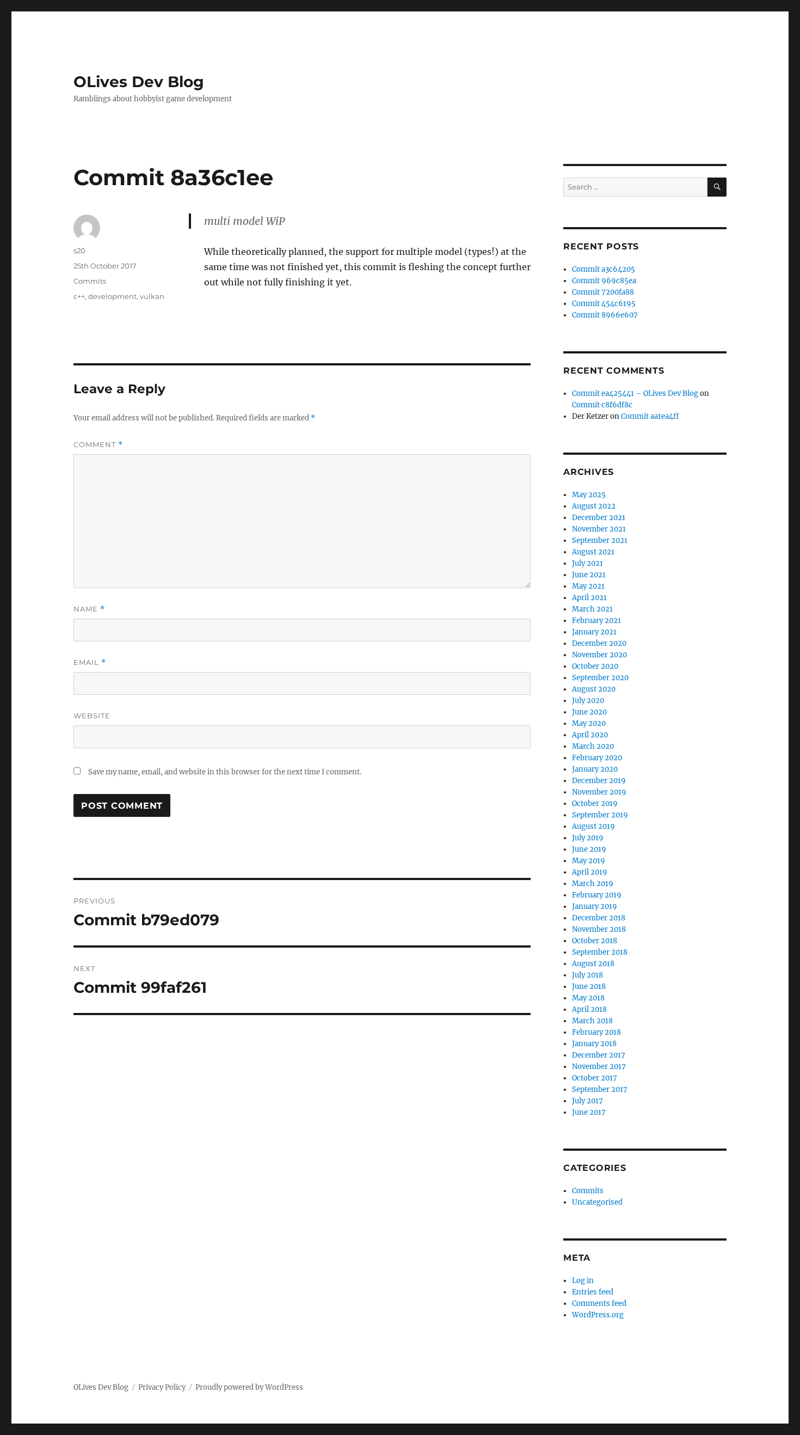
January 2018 (594, 1043)
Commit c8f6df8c (602, 405)
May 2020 (589, 723)
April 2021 (589, 597)
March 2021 (592, 609)
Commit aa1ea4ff (650, 416)
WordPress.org (598, 1315)
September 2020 (600, 677)
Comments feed (599, 1303)
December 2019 (599, 780)
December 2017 (598, 1055)
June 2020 (589, 712)
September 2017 (599, 1089)
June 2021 (589, 574)
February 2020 (597, 757)
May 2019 (588, 860)
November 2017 (599, 1066)
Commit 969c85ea (604, 280)
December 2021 (598, 517)
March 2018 (592, 1020)
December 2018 (598, 918)
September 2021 (599, 540)
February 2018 (596, 1032)
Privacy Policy (162, 1387)
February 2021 (596, 620)
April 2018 (589, 1009)
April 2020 (590, 735)
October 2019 (595, 803)
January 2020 (595, 769)
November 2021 (599, 529)
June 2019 (589, 849)
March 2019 (592, 883)
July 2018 (587, 975)
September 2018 (599, 952)
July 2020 (588, 700)
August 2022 (594, 506)
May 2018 (588, 998)
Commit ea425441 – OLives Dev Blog (635, 393)
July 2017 (587, 1101)
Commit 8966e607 (605, 315)
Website (91, 715)
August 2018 (593, 963)
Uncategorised (597, 1202)
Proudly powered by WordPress (249, 1387)
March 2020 (593, 746)
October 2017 (594, 1078)
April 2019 (589, 872)
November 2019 (599, 792)
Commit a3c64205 (603, 269)
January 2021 (594, 632)
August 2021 (593, 552)
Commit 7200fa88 (603, 292)
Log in (583, 1280)
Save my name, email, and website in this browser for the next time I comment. (224, 772)
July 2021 (587, 563)
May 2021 (588, 586)
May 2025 (589, 494)
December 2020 (599, 643)
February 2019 (596, 895)
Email (89, 662)
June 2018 (589, 986)
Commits (89, 281)
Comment (98, 444)
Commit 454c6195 (604, 303)
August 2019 (593, 826)
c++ (79, 296)
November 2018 (599, 929)
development (112, 296)
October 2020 (595, 666)
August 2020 (594, 689)
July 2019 (588, 837)
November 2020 (599, 655)
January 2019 (594, 906)
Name (89, 609)
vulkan (152, 296)
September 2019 (600, 815)
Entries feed (592, 1292)
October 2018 (594, 940)
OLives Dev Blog (138, 81)
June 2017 (589, 1112)
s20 (79, 250)
